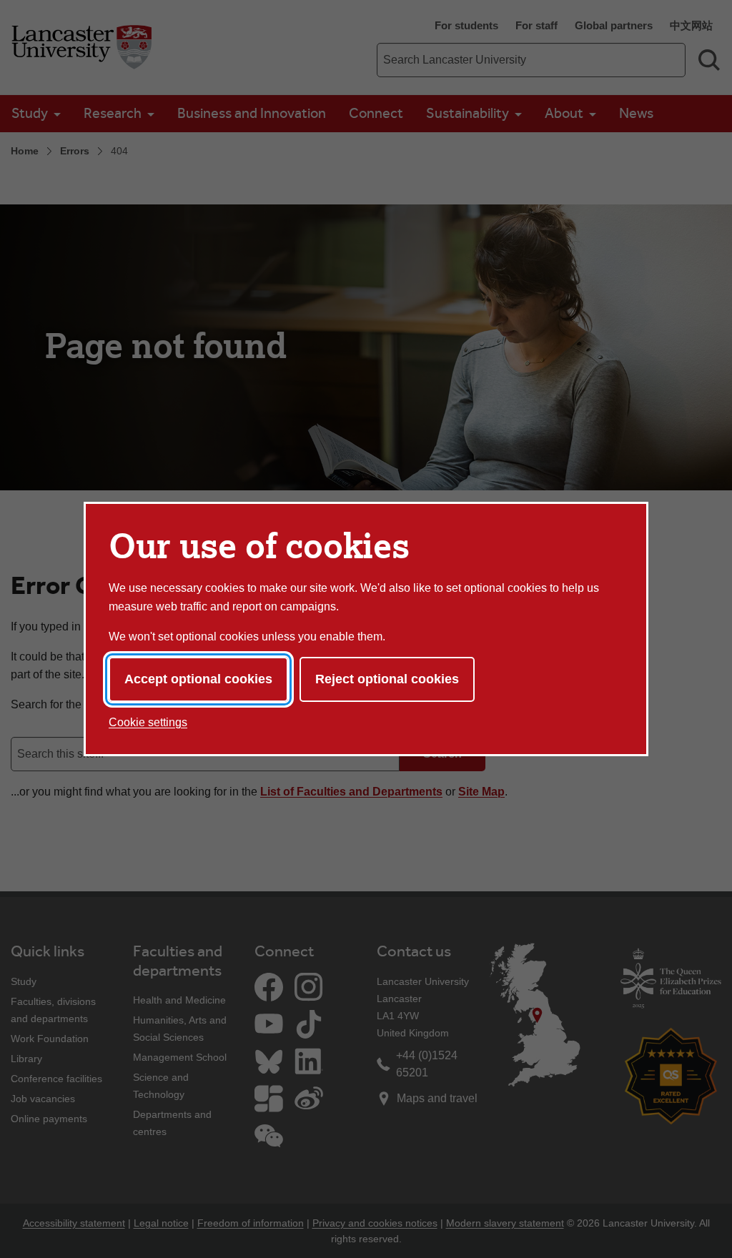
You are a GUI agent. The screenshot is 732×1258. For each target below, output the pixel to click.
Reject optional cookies (387, 679)
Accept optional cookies (198, 679)
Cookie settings (148, 722)
